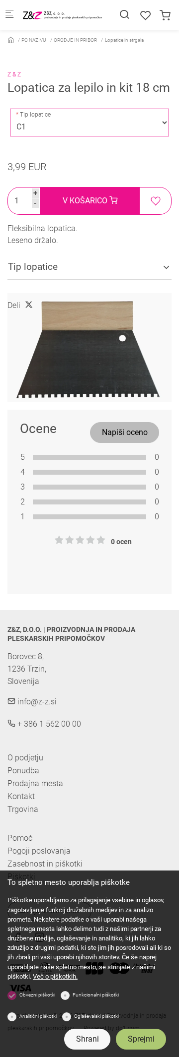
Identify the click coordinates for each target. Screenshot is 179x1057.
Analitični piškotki (38, 1016)
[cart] (165, 15)
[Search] (124, 14)
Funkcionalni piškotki (96, 994)
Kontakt (21, 796)
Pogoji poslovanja (39, 851)
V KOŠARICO (86, 200)
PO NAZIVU (33, 40)
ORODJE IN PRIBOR (75, 40)
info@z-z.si (36, 701)
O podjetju (25, 757)
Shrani (87, 1039)
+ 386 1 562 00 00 (48, 724)
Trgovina (22, 809)
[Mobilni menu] (9, 15)
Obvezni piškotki (37, 994)
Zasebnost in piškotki (45, 864)
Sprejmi (141, 1039)
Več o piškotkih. (55, 976)
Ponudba (23, 770)
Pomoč (19, 838)
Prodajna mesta (35, 783)
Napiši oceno (125, 432)
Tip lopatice (35, 114)
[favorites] (145, 15)
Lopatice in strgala (124, 40)
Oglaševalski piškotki (96, 1016)
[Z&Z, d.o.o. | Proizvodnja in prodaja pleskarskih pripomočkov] (62, 14)
